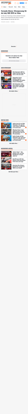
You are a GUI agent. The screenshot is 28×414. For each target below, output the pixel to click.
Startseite (13, 46)
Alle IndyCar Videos (13, 91)
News (15, 7)
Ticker (15, 3)
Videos (23, 7)
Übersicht (11, 7)
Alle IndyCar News (13, 143)
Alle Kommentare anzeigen (14, 60)
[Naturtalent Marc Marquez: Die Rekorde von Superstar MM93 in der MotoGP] (14, 167)
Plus (21, 3)
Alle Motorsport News (13, 171)
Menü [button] (26, 3)
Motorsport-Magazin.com (6, 3)
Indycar (4, 7)
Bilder (19, 7)
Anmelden (18, 3)
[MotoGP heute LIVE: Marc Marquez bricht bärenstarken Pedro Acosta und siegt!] (14, 160)
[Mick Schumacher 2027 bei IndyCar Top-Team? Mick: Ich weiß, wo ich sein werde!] (14, 73)
